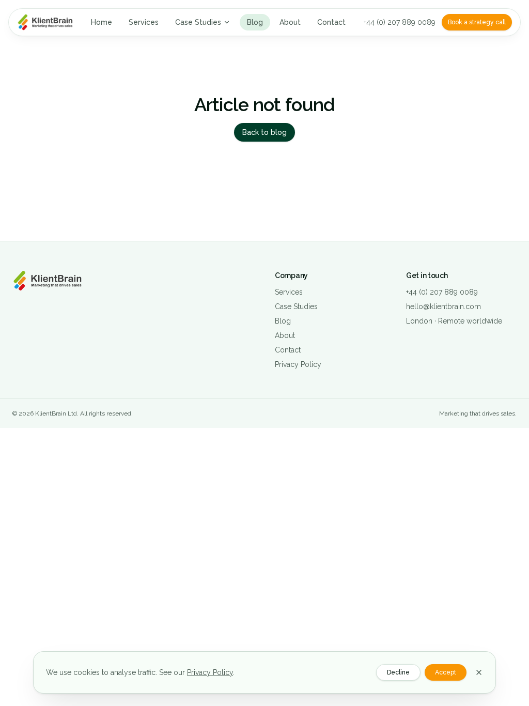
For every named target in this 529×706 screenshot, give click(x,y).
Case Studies (198, 22)
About (290, 22)
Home (101, 22)
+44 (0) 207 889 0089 (399, 22)
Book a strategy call (477, 22)
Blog (255, 22)
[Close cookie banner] (479, 672)
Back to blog (264, 132)
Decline (398, 672)
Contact (331, 22)
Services (144, 22)
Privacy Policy (298, 364)
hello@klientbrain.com (443, 306)
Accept (445, 672)
